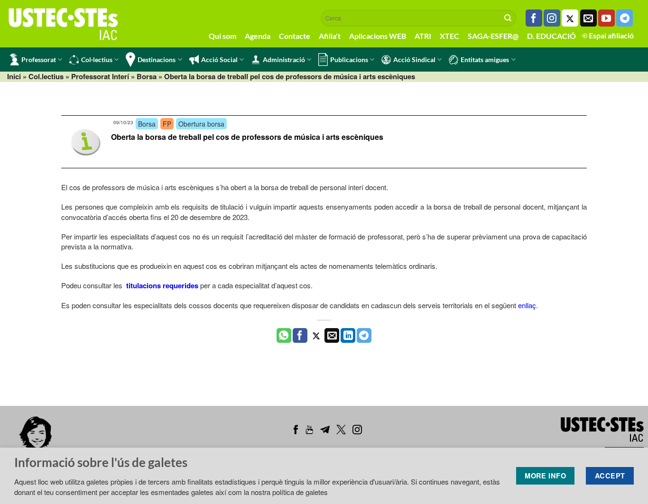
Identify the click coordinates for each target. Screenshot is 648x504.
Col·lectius (96, 59)
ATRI (423, 35)
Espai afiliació (610, 35)
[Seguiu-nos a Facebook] (534, 18)
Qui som (222, 35)
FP (167, 123)
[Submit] (508, 18)
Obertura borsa (201, 123)
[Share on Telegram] (364, 335)
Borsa (147, 76)
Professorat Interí (100, 76)
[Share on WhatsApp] (284, 335)
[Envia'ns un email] (588, 18)
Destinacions (157, 59)
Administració (284, 59)
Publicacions (349, 59)
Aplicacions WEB (377, 35)
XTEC (449, 35)
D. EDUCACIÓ (551, 35)
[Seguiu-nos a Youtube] (606, 18)
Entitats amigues (485, 59)
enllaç (527, 305)
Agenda (257, 35)
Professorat (38, 59)
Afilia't (330, 35)
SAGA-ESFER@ (493, 35)
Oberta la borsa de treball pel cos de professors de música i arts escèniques (247, 136)
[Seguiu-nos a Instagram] (552, 18)
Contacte (294, 35)
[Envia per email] (331, 335)
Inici (14, 76)
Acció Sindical (414, 59)
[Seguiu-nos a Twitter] (570, 18)
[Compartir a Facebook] (300, 335)
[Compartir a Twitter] (316, 335)
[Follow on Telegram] (624, 18)
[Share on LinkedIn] (348, 335)
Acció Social (219, 59)
